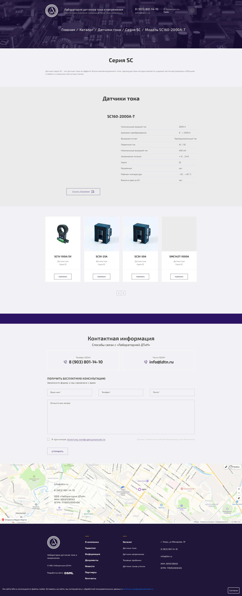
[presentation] (119, 293)
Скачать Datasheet (81, 191)
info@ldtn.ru (142, 13)
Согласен (233, 590)
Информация (92, 554)
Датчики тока (109, 29)
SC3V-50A (140, 256)
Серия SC (133, 29)
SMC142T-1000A (179, 256)
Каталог (86, 29)
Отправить (58, 451)
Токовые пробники (132, 560)
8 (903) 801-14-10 (146, 9)
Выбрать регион (172, 9)
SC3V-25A (101, 256)
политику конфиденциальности (86, 439)
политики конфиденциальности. (138, 589)
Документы (91, 560)
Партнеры (91, 572)
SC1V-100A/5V (62, 256)
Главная (68, 29)
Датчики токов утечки (134, 566)
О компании (92, 542)
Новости (90, 566)
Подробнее (63, 276)
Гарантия (90, 548)
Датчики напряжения (133, 554)
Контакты (90, 578)
